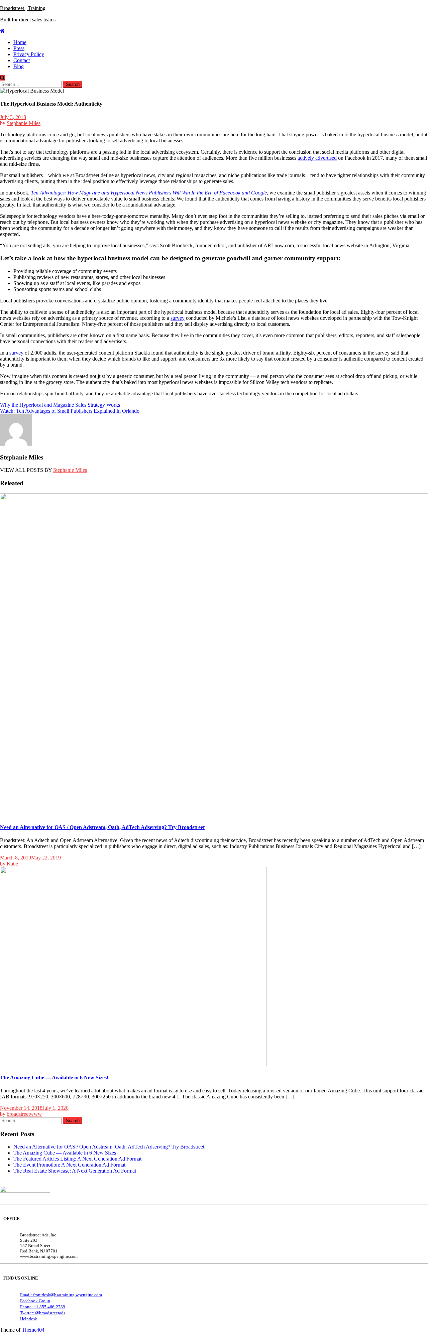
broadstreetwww (24, 1114)
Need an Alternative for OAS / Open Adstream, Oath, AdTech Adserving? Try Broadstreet (102, 827)
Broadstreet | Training (22, 8)
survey (178, 318)
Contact (21, 60)
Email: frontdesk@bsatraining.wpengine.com (61, 1294)
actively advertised (317, 158)
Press (18, 48)
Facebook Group (35, 1300)
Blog (18, 66)
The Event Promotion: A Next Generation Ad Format (69, 1165)
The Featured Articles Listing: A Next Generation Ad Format (77, 1159)
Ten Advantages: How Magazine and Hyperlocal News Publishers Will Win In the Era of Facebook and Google (149, 192)
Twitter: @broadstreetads (42, 1312)
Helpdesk (28, 1318)
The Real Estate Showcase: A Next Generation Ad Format (74, 1171)
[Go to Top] (2, 1336)
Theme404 (33, 1330)
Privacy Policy (28, 54)
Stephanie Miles (23, 123)
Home (19, 42)
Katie (12, 863)
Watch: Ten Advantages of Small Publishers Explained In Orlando (69, 411)
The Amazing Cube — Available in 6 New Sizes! (54, 1077)
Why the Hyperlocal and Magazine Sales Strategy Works (60, 405)
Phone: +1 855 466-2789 (42, 1306)
